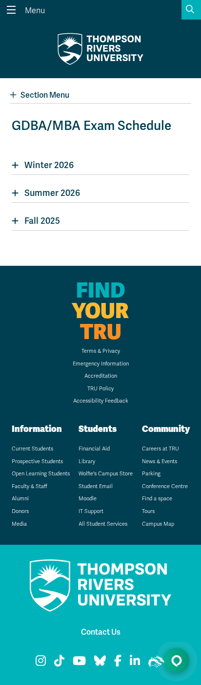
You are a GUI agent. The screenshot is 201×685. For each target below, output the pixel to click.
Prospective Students (37, 461)
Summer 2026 (52, 193)
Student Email (96, 486)
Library (87, 461)
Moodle (88, 498)
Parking (151, 474)
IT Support (91, 511)
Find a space (157, 498)
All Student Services (103, 524)
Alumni (20, 498)
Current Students (32, 449)
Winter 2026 (49, 165)
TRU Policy (100, 388)
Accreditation (100, 376)
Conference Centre (165, 486)
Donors (20, 511)
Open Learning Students (41, 474)
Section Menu (44, 95)
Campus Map (158, 524)
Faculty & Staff (29, 486)
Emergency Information (101, 364)
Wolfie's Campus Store (106, 474)
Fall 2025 (42, 220)
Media (19, 524)
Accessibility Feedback (100, 401)
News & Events (159, 461)
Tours (148, 511)
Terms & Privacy (100, 351)
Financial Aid (94, 449)
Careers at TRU (160, 449)
